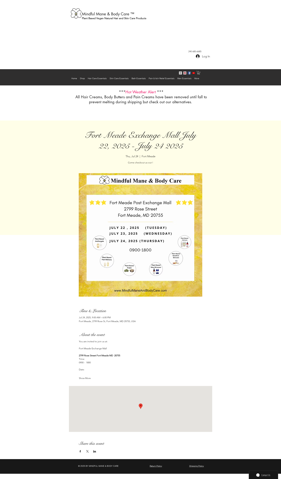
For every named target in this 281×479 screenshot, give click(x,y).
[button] (199, 72)
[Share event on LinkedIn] (94, 451)
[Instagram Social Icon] (180, 73)
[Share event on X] (87, 451)
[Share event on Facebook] (80, 451)
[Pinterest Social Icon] (184, 73)
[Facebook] (189, 73)
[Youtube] (193, 73)
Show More (85, 378)
